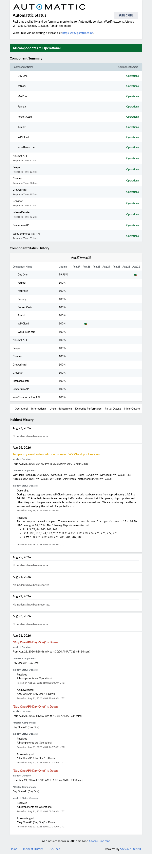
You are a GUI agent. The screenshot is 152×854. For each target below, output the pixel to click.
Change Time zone (99, 840)
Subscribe (126, 15)
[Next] (96, 257)
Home (13, 849)
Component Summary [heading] (26, 58)
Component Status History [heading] (29, 248)
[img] (44, 58)
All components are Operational (37, 48)
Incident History (33, 849)
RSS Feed (54, 849)
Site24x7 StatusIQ (130, 849)
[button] (47, 58)
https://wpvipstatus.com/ (77, 33)
